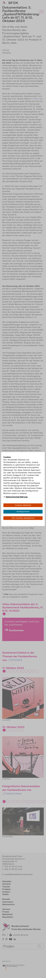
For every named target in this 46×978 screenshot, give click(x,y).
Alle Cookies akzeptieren (23, 518)
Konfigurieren (23, 511)
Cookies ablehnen (23, 505)
